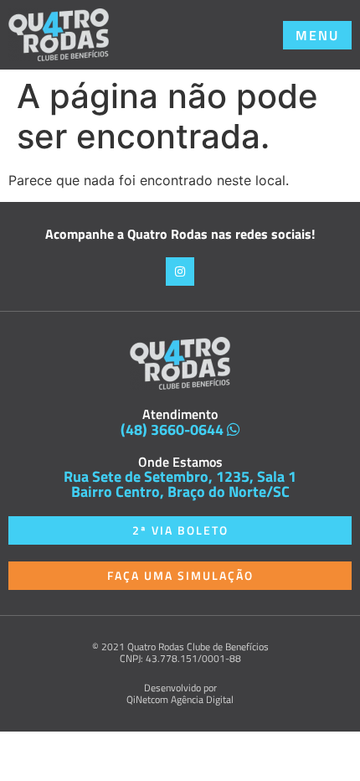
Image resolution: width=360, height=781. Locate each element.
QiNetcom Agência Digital (180, 699)
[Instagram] (180, 271)
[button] (317, 35)
